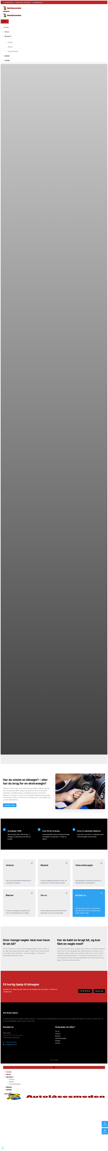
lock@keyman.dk (38, 2)
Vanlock (10, 42)
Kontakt (7, 60)
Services (7, 36)
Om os (7, 32)
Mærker (7, 56)
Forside (6, 27)
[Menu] (5, 21)
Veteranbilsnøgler (13, 51)
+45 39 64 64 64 (9, 2)
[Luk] (54, 1067)
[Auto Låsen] (12, 18)
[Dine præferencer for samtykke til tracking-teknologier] (2, 1148)
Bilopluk (10, 47)
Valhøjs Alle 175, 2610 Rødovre (23, 2)
